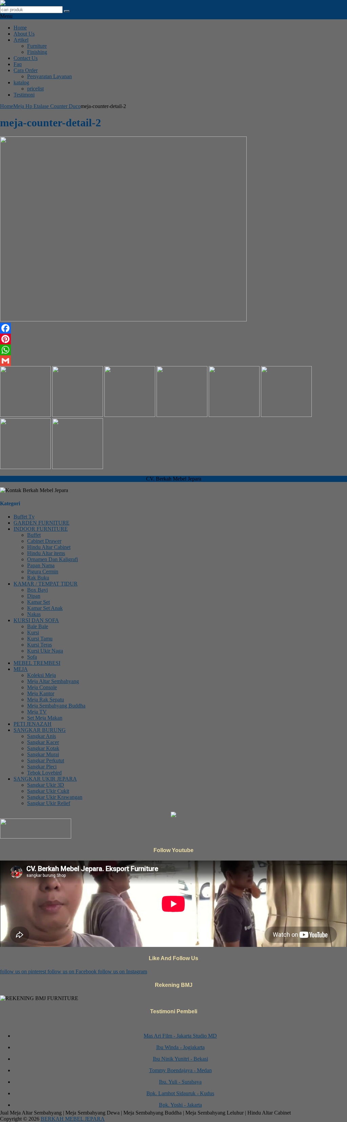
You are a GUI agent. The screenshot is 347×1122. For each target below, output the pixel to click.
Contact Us (26, 58)
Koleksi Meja (41, 675)
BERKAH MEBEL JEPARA (73, 1119)
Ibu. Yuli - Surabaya (180, 1076)
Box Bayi (37, 590)
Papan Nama (41, 565)
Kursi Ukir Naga (45, 651)
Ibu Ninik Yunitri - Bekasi (180, 1053)
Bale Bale (37, 626)
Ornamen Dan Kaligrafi (52, 559)
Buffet (34, 535)
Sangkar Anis (41, 736)
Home (20, 27)
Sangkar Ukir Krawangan (54, 797)
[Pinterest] (173, 339)
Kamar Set (38, 602)
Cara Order (26, 70)
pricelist (35, 88)
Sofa (32, 657)
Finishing (37, 52)
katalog (21, 82)
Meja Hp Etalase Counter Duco (47, 106)
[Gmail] (173, 360)
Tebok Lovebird (44, 773)
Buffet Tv (24, 517)
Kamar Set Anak (45, 608)
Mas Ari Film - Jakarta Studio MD (180, 1030)
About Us (24, 34)
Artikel (21, 40)
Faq (18, 64)
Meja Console (42, 687)
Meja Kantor (40, 693)
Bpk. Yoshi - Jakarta (180, 1099)
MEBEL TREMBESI (37, 663)
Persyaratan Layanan (49, 76)
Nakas (34, 614)
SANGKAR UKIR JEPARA (45, 779)
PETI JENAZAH (33, 724)
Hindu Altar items (46, 553)
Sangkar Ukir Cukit (48, 791)
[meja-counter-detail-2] (123, 319)
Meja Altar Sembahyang (53, 681)
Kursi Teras (39, 645)
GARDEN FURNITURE (41, 523)
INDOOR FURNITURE (41, 529)
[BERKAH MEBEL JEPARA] (34, 3)
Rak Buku (38, 577)
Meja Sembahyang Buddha (56, 705)
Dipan (33, 596)
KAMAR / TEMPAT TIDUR (46, 584)
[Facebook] (173, 328)
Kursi (33, 632)
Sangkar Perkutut (45, 760)
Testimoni (24, 95)
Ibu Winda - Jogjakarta (180, 1042)
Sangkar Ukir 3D (45, 785)
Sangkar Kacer (43, 742)
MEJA (21, 669)
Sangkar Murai (43, 754)
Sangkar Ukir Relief (48, 803)
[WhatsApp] (173, 349)
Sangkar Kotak (43, 748)
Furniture (37, 46)
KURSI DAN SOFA (36, 620)
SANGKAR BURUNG (40, 730)
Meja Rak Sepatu (45, 699)
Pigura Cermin (42, 571)
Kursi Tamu (40, 638)
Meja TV (37, 712)
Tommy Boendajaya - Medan (180, 1065)
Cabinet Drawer (44, 541)
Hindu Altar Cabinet (48, 547)
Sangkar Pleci (42, 766)
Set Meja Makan (44, 718)
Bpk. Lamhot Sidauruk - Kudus (180, 1088)
